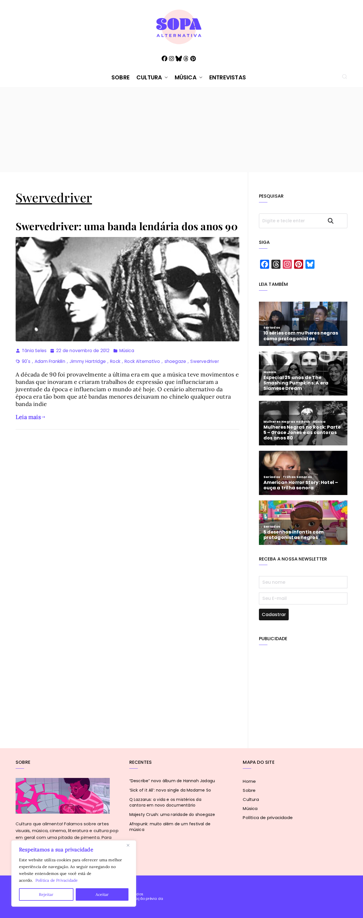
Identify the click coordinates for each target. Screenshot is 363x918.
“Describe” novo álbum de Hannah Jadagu (172, 781)
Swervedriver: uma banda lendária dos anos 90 (127, 226)
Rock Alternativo (142, 361)
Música (186, 77)
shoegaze (175, 361)
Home (249, 781)
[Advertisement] (181, 129)
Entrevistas (227, 77)
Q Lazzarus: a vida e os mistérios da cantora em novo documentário (165, 802)
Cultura (149, 77)
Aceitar (102, 894)
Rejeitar (46, 894)
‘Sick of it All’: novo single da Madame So (170, 790)
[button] (165, 77)
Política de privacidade (268, 817)
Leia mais (28, 416)
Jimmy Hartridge (87, 361)
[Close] (130, 845)
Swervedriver (204, 361)
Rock (115, 361)
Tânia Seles (34, 351)
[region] (73, 873)
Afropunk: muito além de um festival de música (170, 826)
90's (26, 361)
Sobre (120, 77)
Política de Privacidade (56, 880)
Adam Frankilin (50, 361)
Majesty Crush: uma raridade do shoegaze (172, 814)
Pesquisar (335, 221)
